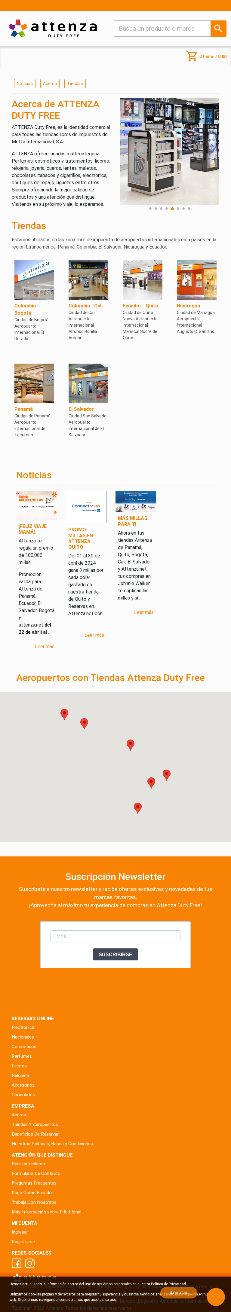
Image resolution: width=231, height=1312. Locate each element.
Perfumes (22, 1056)
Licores (19, 1066)
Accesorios (23, 1085)
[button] (130, 745)
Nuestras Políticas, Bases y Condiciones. (53, 1143)
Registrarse (23, 1241)
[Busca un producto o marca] (218, 28)
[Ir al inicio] (53, 28)
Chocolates (23, 1094)
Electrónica (23, 1027)
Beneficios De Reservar (35, 1134)
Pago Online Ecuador (32, 1192)
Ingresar (20, 1232)
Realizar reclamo (28, 1164)
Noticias (25, 83)
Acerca (50, 83)
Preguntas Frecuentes (34, 1183)
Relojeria (20, 1075)
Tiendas (75, 83)
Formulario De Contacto (36, 1173)
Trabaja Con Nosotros (34, 1202)
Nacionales (23, 1037)
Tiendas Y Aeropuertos (35, 1124)
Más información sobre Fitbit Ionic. (47, 1212)
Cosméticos (24, 1046)
